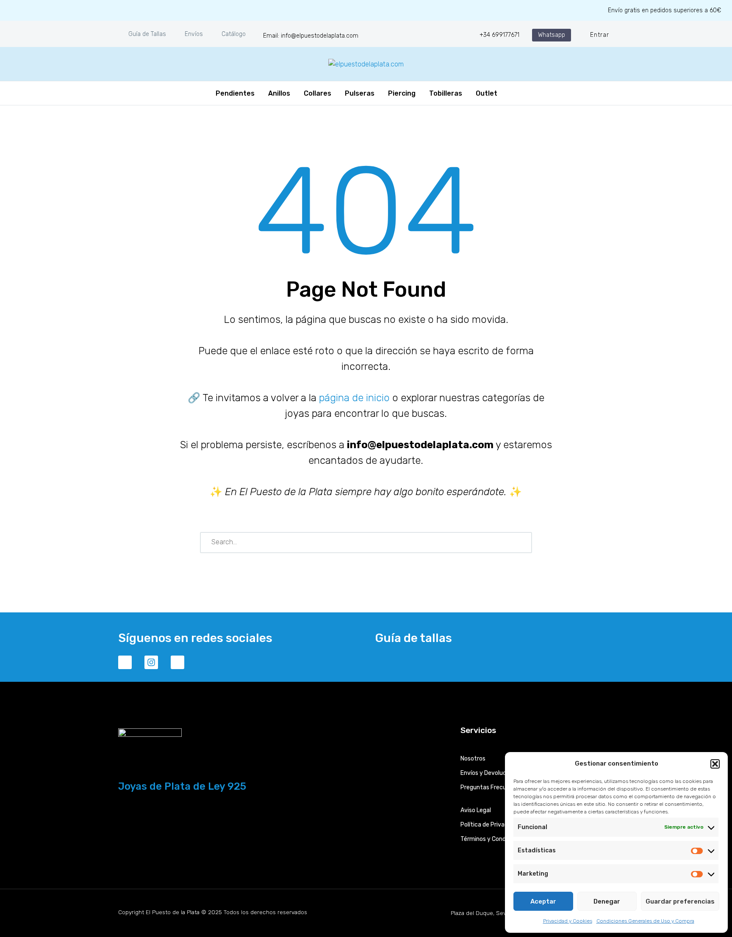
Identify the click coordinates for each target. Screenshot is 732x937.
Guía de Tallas (147, 34)
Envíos (194, 34)
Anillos (279, 93)
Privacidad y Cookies (567, 921)
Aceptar (543, 901)
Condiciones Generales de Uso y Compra (645, 921)
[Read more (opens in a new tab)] (305, 35)
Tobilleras (445, 93)
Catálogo (234, 34)
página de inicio (354, 398)
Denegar (606, 901)
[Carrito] (509, 93)
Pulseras (359, 93)
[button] (715, 764)
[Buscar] (521, 542)
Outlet (486, 93)
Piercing (402, 93)
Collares (317, 93)
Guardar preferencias (680, 901)
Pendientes (235, 93)
